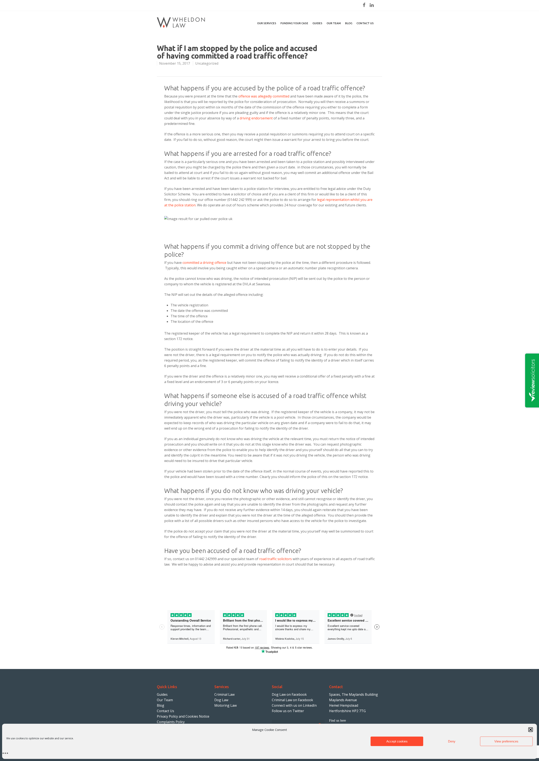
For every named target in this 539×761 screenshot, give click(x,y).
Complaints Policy (171, 722)
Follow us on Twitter (288, 711)
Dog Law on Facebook (289, 694)
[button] (530, 730)
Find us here (337, 720)
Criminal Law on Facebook (292, 700)
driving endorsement (256, 118)
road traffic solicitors (275, 559)
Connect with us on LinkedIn (294, 705)
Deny (451, 741)
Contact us (365, 23)
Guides (317, 23)
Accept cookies (397, 741)
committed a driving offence (204, 262)
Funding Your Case (294, 23)
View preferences (506, 741)
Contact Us (165, 711)
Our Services (266, 23)
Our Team (334, 23)
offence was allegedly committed (263, 96)
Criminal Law (224, 694)
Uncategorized (206, 63)
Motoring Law (225, 705)
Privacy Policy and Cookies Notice (183, 716)
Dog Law (221, 700)
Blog (348, 23)
